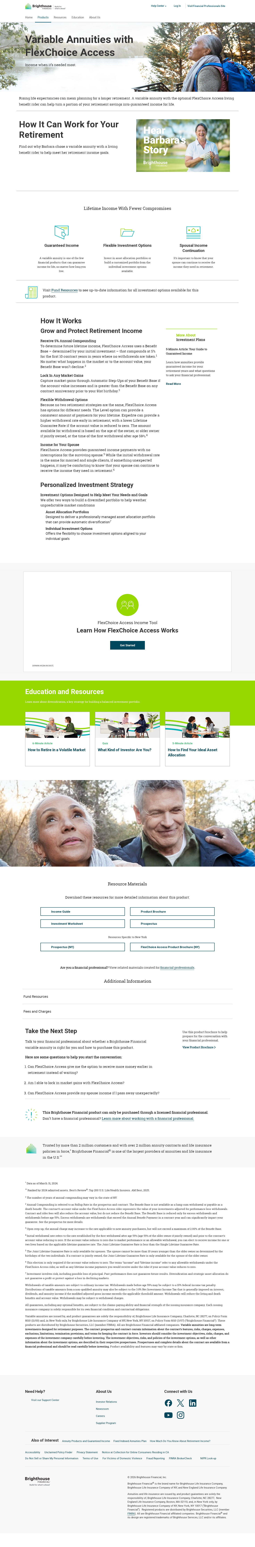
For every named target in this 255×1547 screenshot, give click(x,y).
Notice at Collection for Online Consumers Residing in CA (135, 1452)
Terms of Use (90, 1458)
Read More (173, 384)
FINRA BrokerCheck (181, 1458)
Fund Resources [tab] (35, 996)
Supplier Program (106, 1423)
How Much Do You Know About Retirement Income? (180, 1441)
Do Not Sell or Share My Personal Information (51, 1458)
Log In (177, 5)
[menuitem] (206, 6)
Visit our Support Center (45, 1400)
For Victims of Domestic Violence (122, 1458)
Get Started (127, 645)
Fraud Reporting (155, 1458)
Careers (100, 1416)
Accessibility (32, 1452)
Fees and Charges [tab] (37, 1011)
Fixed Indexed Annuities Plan (129, 1441)
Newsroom (102, 1408)
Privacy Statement (87, 1452)
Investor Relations (107, 1401)
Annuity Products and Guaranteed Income (86, 1441)
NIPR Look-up (208, 1458)
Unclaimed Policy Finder (58, 1452)
